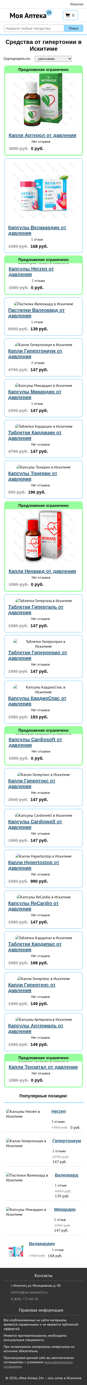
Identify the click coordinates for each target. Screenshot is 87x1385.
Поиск (73, 28)
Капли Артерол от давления (42, 135)
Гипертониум (66, 1140)
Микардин (65, 1209)
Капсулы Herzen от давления (31, 271)
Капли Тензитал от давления (43, 1067)
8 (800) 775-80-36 (24, 1299)
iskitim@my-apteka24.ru (29, 1292)
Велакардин (42, 1243)
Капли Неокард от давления (42, 571)
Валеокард (66, 1175)
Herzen (58, 1111)
